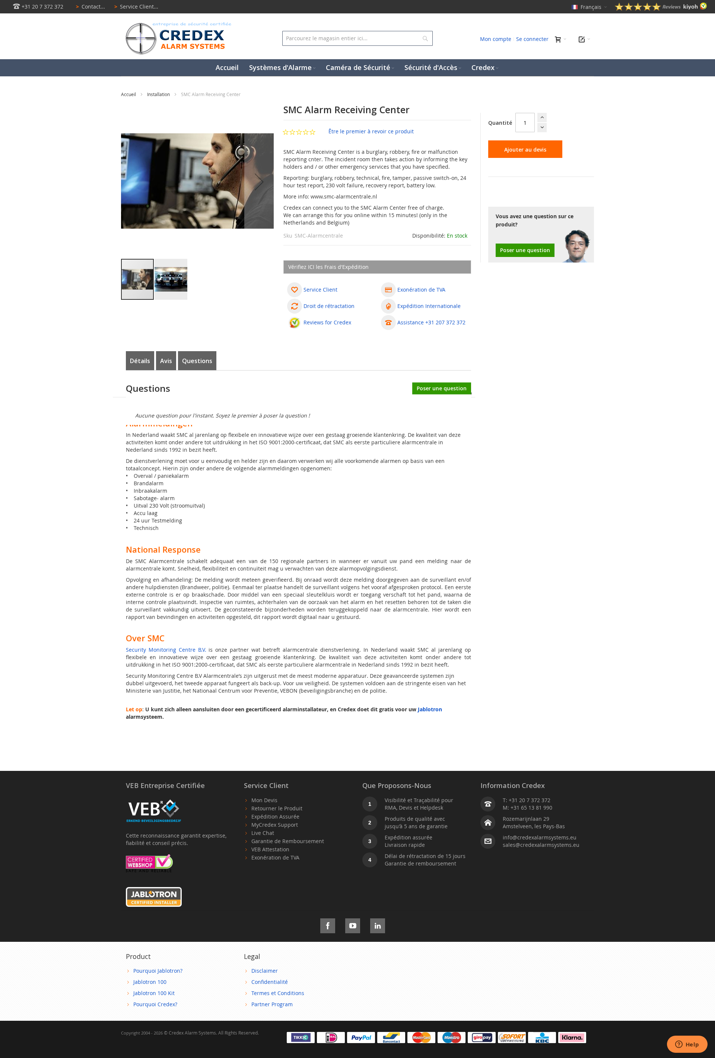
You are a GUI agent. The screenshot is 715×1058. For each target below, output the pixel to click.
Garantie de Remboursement (287, 841)
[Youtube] (352, 924)
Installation (159, 94)
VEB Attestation (270, 849)
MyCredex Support (274, 824)
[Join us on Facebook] (327, 924)
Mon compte (495, 38)
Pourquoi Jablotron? (157, 970)
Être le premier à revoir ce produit (371, 131)
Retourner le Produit (276, 808)
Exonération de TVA (275, 857)
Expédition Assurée (275, 816)
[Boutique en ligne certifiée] (149, 857)
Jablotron (430, 709)
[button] (259, 181)
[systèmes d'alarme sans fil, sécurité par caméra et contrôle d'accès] (177, 24)
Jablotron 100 (149, 981)
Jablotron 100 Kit (154, 993)
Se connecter (532, 38)
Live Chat (262, 832)
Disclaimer (264, 970)
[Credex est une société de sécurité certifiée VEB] (154, 800)
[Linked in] (377, 924)
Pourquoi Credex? (155, 1004)
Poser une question (525, 250)
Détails (140, 361)
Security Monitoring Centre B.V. (166, 649)
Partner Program (272, 1004)
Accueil (129, 94)
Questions (197, 361)
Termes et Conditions (277, 993)
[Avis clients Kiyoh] (661, 8)
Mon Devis (264, 800)
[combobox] (357, 38)
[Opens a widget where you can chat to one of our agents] (687, 1045)
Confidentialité (269, 981)
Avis (166, 361)
